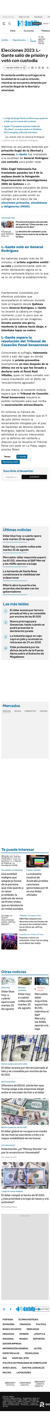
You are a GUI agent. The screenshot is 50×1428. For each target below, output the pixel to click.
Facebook (10, 1309)
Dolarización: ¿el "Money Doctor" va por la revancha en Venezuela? (23, 1150)
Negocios (8, 1334)
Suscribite (34, 477)
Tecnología (32, 1353)
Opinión (24, 1334)
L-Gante (33, 40)
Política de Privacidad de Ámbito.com (25, 1363)
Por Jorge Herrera (8, 1157)
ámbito (4, 40)
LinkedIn (24, 1309)
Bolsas (18, 711)
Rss (5, 1358)
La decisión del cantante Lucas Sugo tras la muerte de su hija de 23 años (32, 234)
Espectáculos (19, 40)
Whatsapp (39, 1309)
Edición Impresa (12, 1343)
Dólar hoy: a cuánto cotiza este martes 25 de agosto (22, 548)
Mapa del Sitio (20, 1358)
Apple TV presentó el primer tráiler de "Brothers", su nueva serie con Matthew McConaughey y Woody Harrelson (23, 129)
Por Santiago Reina (9, 1207)
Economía (29, 30)
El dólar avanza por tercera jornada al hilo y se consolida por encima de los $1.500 (27, 613)
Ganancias (38, 17)
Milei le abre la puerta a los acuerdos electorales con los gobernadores (21, 588)
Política (41, 1324)
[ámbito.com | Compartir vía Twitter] (36, 67)
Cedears (43, 711)
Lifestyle (39, 1334)
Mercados (33, 1329)
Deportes (39, 1338)
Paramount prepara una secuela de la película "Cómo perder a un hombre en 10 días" (32, 224)
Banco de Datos (12, 1329)
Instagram (17, 1309)
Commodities (30, 711)
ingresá (46, 23)
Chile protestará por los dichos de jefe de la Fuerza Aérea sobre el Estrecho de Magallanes (27, 652)
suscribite (37, 23)
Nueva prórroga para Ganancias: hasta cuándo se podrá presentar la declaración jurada (27, 626)
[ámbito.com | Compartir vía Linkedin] (39, 67)
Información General (16, 1348)
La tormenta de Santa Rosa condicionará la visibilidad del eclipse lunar (21, 574)
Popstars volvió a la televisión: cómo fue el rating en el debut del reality (33, 940)
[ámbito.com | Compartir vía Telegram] (43, 67)
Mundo (23, 1338)
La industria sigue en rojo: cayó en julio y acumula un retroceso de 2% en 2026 (26, 639)
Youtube (31, 1309)
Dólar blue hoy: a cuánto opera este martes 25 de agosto (22, 537)
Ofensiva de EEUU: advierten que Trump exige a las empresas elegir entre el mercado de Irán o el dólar (22, 1089)
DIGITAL (10, 1383)
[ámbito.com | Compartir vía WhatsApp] (29, 67)
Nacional (8, 1338)
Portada (8, 1319)
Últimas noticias (28, 1319)
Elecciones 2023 (10, 462)
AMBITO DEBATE (40, 1383)
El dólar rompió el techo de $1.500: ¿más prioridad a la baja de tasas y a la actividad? (25, 1198)
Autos (37, 1348)
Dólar (13, 30)
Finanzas (25, 1324)
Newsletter (42, 1309)
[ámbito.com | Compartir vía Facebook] (32, 67)
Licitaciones (24, 1372)
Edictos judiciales (33, 1367)
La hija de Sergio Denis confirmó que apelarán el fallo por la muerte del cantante (26, 120)
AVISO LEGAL (10, 1367)
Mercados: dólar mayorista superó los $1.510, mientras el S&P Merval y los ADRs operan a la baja (24, 560)
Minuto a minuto (41, 988)
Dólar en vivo (24, 17)
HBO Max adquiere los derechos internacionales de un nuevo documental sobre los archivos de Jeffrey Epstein (33, 924)
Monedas (7, 711)
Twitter (4, 1309)
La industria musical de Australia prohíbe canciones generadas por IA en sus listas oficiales (37, 884)
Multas (7, 1372)
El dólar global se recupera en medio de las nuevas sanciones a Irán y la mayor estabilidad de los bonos (24, 1135)
